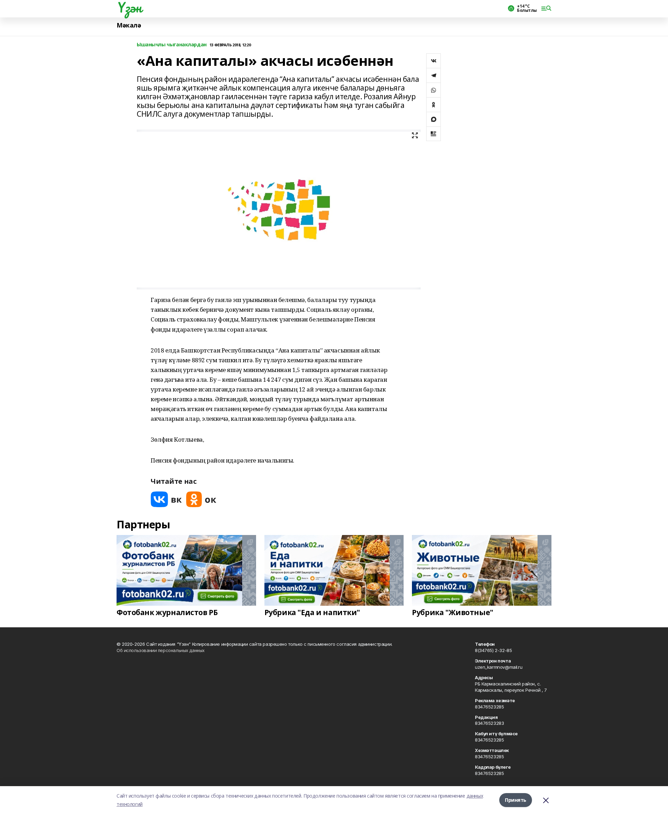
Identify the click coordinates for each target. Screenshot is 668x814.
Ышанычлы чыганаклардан (172, 45)
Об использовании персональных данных (161, 650)
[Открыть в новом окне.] (166, 499)
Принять (515, 800)
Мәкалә (129, 25)
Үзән (129, 7)
